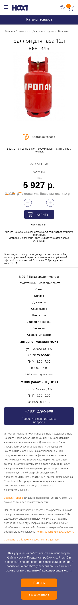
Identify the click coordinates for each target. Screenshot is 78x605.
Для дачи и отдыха (43, 31)
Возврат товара (13, 497)
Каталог (23, 31)
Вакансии (39, 328)
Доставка (39, 302)
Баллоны (63, 31)
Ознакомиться (39, 595)
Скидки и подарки (39, 321)
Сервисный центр (39, 334)
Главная (10, 31)
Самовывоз (39, 309)
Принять (39, 582)
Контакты (39, 315)
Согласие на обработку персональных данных (31, 539)
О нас (39, 289)
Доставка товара (43, 137)
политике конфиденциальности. (55, 531)
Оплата (39, 296)
